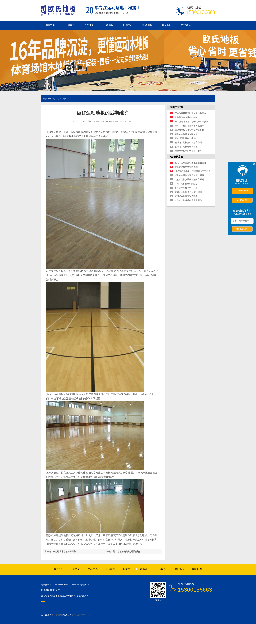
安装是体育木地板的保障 (186, 117)
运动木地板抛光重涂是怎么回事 (189, 126)
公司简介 (70, 25)
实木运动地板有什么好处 (186, 138)
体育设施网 (56, 615)
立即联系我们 (242, 228)
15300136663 (242, 190)
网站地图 (197, 569)
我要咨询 (242, 200)
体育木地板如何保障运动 (186, 134)
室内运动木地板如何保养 (64, 551)
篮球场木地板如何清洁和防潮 (188, 142)
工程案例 (109, 25)
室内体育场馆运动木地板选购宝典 (190, 113)
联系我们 (167, 25)
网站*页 (50, 25)
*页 (54, 98)
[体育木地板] (58, 14)
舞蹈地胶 (147, 25)
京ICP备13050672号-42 (82, 615)
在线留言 (186, 25)
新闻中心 (128, 25)
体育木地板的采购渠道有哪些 (188, 151)
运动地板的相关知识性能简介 (126, 551)
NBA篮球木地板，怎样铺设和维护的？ (193, 121)
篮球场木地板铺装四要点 (186, 147)
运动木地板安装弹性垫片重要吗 (189, 130)
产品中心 (89, 25)
